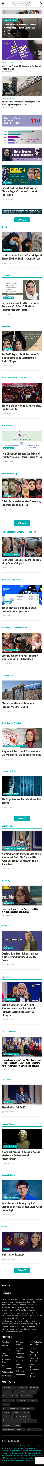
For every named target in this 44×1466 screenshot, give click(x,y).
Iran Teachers (8, 1400)
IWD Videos (8, 1102)
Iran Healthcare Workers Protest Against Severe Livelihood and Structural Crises (22, 256)
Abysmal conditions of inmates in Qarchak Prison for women (18, 705)
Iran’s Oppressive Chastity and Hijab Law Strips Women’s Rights (21, 561)
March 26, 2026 (8, 916)
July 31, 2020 (7, 711)
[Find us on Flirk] (12, 1441)
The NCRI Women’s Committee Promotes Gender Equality (21, 407)
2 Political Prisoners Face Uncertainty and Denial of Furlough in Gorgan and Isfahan (21, 103)
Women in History (11, 1198)
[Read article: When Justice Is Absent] (22, 1242)
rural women (8, 1417)
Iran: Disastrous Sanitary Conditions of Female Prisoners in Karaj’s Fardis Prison (22, 455)
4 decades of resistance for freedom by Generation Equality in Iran (21, 503)
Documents (8, 298)
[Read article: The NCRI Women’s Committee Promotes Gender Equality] (22, 393)
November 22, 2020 (9, 663)
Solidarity (8, 903)
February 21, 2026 (8, 868)
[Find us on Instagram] (15, 1441)
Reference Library (11, 554)
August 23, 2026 (8, 72)
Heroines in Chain (11, 794)
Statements (9, 448)
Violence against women (26, 1421)
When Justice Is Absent (13, 1254)
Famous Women (10, 1147)
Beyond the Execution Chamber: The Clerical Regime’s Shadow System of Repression (19, 191)
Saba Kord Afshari (23, 1417)
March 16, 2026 (8, 1020)
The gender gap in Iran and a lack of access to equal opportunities (19, 609)
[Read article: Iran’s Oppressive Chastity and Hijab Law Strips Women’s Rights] (22, 547)
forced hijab (18, 1392)
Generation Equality (10, 1396)
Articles (7, 250)
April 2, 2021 (7, 615)
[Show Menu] (3, 3)
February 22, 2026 (8, 1070)
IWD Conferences (11, 1054)
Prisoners (15, 1413)
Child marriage (9, 1388)
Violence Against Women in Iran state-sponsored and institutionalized (20, 657)
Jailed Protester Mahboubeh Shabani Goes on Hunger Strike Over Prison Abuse (20, 27)
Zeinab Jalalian (34, 1429)
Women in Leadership (34, 1359)
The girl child (8, 1421)
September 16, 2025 (9, 1112)
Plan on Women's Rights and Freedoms (18, 1409)
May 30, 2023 (7, 568)
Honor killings (26, 1396)
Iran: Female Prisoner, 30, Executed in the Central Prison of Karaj (21, 67)
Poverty (6, 1413)
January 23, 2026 (8, 1163)
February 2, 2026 (8, 1215)
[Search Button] (41, 3)
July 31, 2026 (7, 366)
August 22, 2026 (8, 108)
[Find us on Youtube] (9, 1441)
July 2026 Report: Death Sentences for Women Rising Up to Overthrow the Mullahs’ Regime (21, 357)
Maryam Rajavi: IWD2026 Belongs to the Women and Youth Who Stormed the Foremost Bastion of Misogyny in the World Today (21, 859)
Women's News (11, 20)
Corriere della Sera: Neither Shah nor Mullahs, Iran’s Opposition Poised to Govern (20, 957)
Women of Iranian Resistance (34, 1367)
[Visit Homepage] (22, 3)
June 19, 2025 (7, 509)
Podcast (7, 183)
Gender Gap (31, 1392)
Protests (25, 1413)
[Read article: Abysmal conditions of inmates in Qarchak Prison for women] (22, 690)
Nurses (5, 1404)
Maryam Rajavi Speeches (14, 848)
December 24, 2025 (9, 1259)
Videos (6, 1249)
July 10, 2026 (7, 314)
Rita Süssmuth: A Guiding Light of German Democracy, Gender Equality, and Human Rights (22, 1206)
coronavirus (22, 1388)
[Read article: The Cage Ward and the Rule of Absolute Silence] (22, 786)
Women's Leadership (11, 1425)
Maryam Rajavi (19, 1343)
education (34, 1388)
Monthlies (8, 349)
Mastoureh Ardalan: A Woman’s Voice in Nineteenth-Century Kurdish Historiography (21, 1155)
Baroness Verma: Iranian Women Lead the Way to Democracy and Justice (20, 910)
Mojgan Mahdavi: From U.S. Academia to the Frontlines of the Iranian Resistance (21, 752)
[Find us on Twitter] (5, 1441)
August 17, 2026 (8, 461)
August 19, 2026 (8, 263)
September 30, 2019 (9, 413)
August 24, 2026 (10, 34)
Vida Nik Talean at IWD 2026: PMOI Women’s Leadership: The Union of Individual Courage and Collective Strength (18, 1010)
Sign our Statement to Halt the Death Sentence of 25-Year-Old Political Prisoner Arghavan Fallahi (20, 306)
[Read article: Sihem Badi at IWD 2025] (22, 1094)
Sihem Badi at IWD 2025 (13, 1107)
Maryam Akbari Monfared (27, 1400)
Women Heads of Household (14, 1429)
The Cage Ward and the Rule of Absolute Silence (21, 800)
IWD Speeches (9, 1000)
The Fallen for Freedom (14, 746)
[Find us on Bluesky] (18, 1441)
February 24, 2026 (8, 965)
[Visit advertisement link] (22, 12)
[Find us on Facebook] (2, 1441)
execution (7, 1392)
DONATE (22, 220)
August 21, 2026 (8, 199)
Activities (8, 948)
